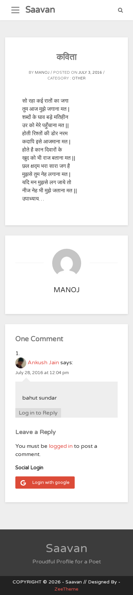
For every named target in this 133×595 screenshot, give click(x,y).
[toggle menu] (15, 10)
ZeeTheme (66, 589)
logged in (61, 446)
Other (79, 78)
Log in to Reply (38, 412)
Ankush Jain (43, 362)
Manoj (42, 72)
